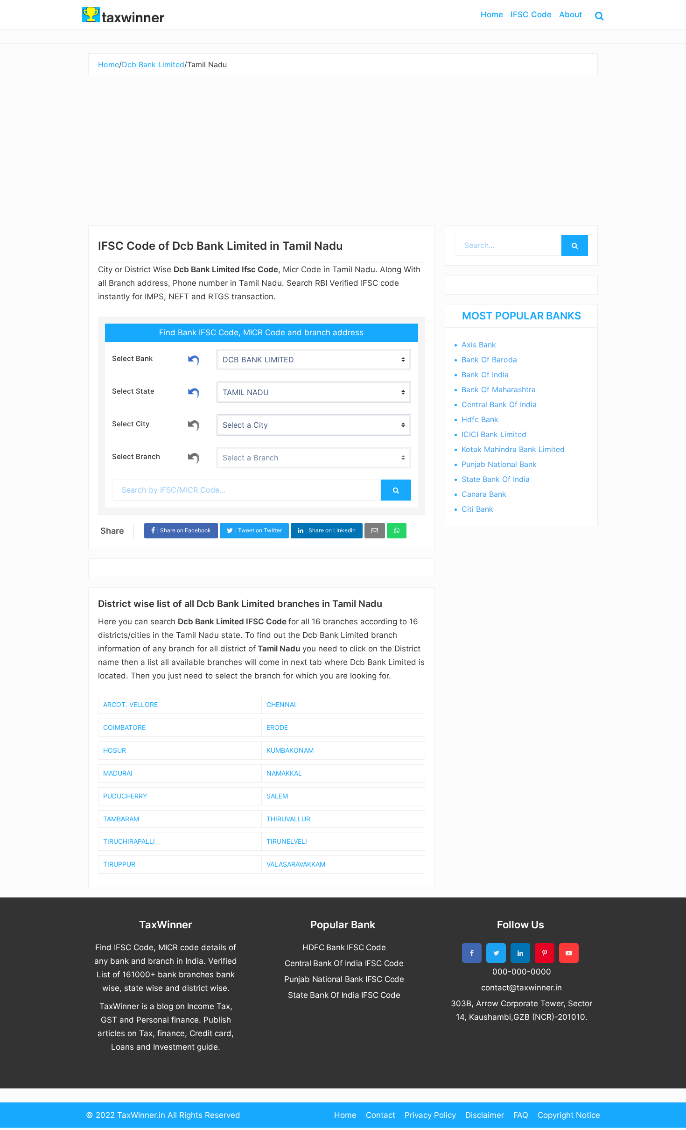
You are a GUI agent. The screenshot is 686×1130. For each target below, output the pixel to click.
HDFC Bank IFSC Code (343, 947)
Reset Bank (194, 359)
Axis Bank (479, 344)
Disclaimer (484, 1115)
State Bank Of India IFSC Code (344, 995)
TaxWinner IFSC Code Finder (124, 14)
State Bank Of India (496, 479)
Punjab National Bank (499, 464)
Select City (131, 423)
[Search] (396, 490)
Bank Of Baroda (489, 359)
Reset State (194, 392)
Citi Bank (477, 509)
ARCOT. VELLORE (130, 704)
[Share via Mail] (374, 530)
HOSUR (114, 750)
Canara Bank (484, 494)
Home (345, 1115)
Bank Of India (485, 374)
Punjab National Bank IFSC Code (344, 979)
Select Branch (136, 456)
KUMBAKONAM (290, 750)
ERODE (277, 727)
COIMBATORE (124, 727)
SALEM (277, 796)
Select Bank (132, 358)
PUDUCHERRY (125, 796)
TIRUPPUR (119, 864)
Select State (133, 391)
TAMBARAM (121, 819)
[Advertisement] (343, 145)
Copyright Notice (569, 1115)
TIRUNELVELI (286, 841)
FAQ (520, 1115)
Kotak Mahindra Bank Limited (513, 449)
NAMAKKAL (284, 773)
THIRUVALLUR (288, 819)
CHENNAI (281, 704)
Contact (380, 1115)
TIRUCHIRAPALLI (129, 841)
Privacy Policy (430, 1115)
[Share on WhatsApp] (396, 530)
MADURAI (118, 773)
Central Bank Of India (499, 404)
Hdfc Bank (480, 419)
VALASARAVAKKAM (295, 864)
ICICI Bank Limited (494, 434)
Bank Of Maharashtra (499, 389)
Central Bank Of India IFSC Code (344, 963)
